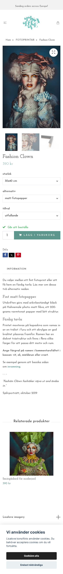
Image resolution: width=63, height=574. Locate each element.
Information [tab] (16, 269)
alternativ (9, 191)
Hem (8, 40)
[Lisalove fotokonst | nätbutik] (31, 23)
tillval (6, 208)
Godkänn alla (31, 555)
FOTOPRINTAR (25, 40)
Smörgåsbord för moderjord (19, 478)
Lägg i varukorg (39, 235)
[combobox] (31, 181)
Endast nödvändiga (31, 564)
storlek (7, 174)
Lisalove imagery (13, 517)
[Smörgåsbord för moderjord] (31, 454)
